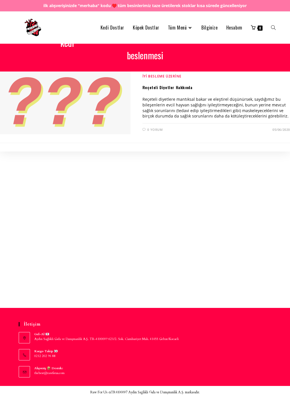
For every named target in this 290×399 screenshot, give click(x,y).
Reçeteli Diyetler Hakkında (167, 87)
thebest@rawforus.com (49, 373)
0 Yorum (155, 129)
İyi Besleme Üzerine (161, 76)
